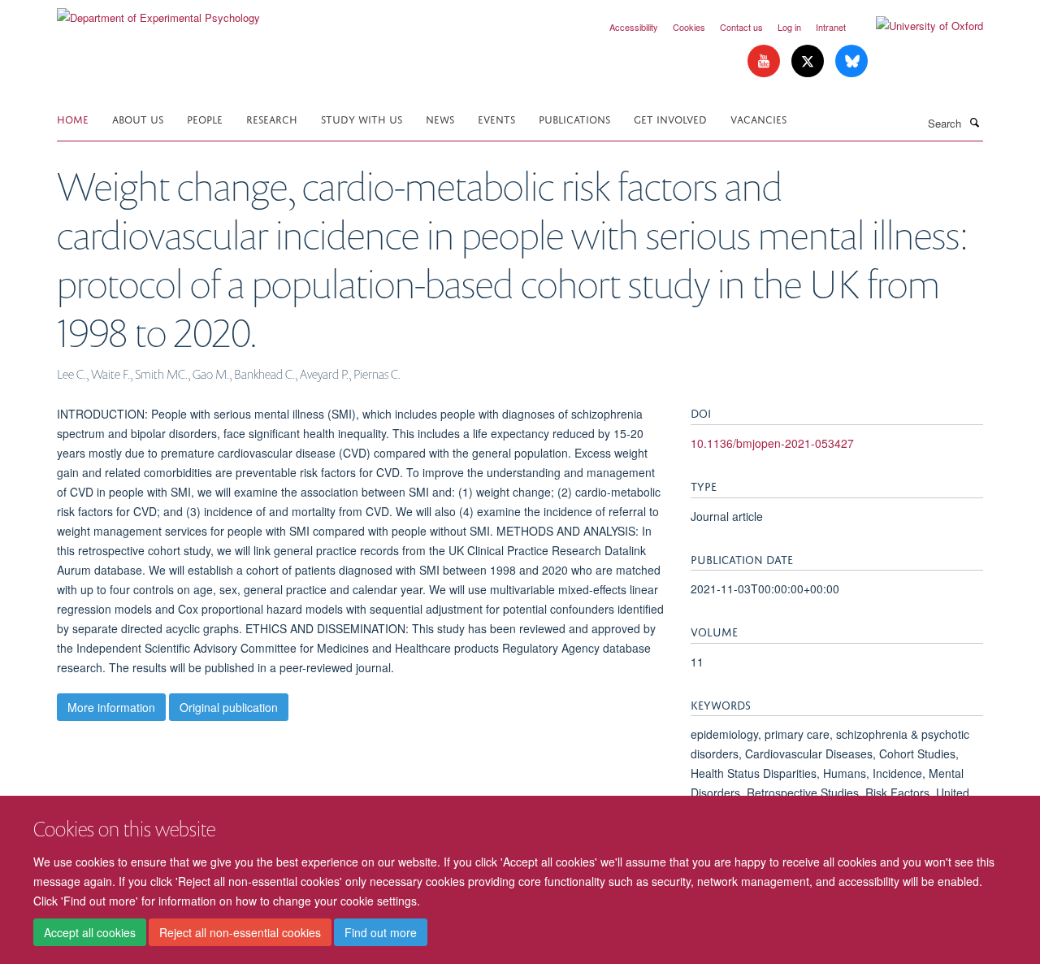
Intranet (831, 26)
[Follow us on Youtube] (765, 61)
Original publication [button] (229, 707)
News (440, 118)
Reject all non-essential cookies (240, 932)
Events (496, 118)
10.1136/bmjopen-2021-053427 (772, 443)
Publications (574, 118)
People (205, 118)
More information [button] (111, 707)
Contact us (741, 26)
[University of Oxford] (917, 26)
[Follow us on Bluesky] (851, 61)
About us (137, 118)
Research (271, 118)
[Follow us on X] (809, 61)
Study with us (361, 118)
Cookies (689, 26)
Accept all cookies (90, 932)
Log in (789, 26)
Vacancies (758, 118)
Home (73, 118)
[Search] (974, 122)
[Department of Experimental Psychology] (158, 12)
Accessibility (633, 26)
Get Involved (670, 118)
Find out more (380, 932)
